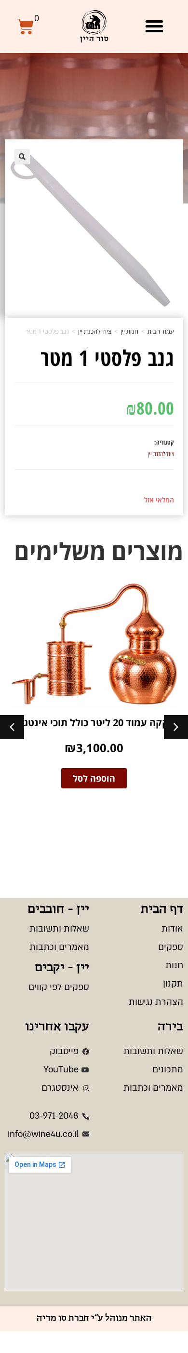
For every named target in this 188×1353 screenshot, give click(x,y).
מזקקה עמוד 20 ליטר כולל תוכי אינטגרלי (94, 722)
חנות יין (129, 331)
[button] (154, 26)
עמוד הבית (161, 331)
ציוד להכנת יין (94, 331)
